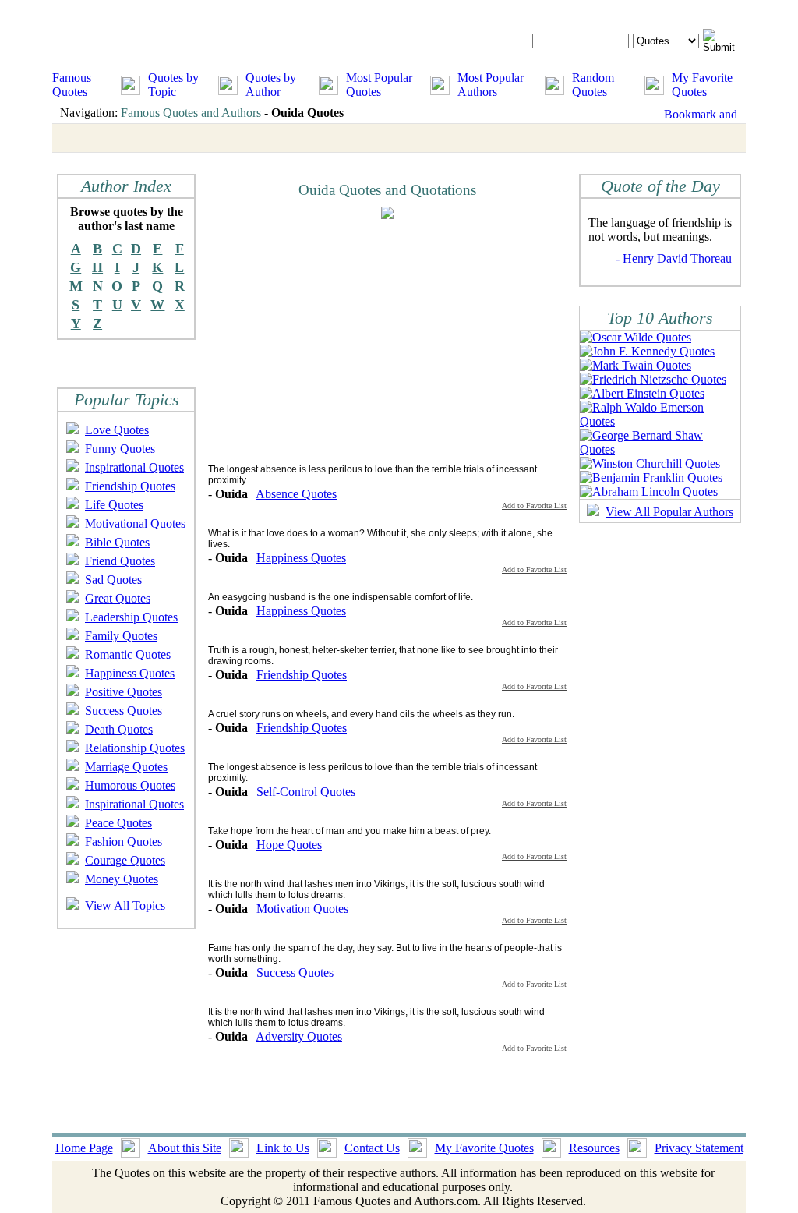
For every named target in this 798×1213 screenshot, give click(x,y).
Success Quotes (123, 710)
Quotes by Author (270, 84)
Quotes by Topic (173, 84)
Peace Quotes (118, 822)
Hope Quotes (289, 844)
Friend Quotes (120, 561)
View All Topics (125, 905)
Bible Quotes (117, 542)
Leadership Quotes (131, 617)
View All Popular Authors (669, 511)
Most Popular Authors (490, 84)
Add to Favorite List (534, 505)
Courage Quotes (125, 860)
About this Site (184, 1148)
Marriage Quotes (126, 766)
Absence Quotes (296, 493)
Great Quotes (117, 598)
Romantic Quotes (128, 654)
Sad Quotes (113, 579)
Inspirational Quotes (134, 467)
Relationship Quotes (135, 748)
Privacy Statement (699, 1148)
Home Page (84, 1148)
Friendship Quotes (130, 486)
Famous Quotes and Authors (191, 112)
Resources (594, 1148)
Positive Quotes (123, 691)
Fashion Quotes (123, 841)
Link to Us (282, 1148)
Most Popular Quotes (379, 84)
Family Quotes (121, 635)
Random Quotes (593, 84)
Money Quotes (121, 879)
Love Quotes (117, 430)
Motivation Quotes (302, 908)
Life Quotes (114, 504)
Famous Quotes (71, 84)
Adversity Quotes (299, 1036)
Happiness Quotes (130, 673)
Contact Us (372, 1148)
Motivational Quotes (135, 523)
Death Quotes (119, 729)
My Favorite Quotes (702, 84)
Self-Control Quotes (305, 791)
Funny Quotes (120, 448)
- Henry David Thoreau (674, 258)
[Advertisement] (339, 341)
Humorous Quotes (130, 785)
